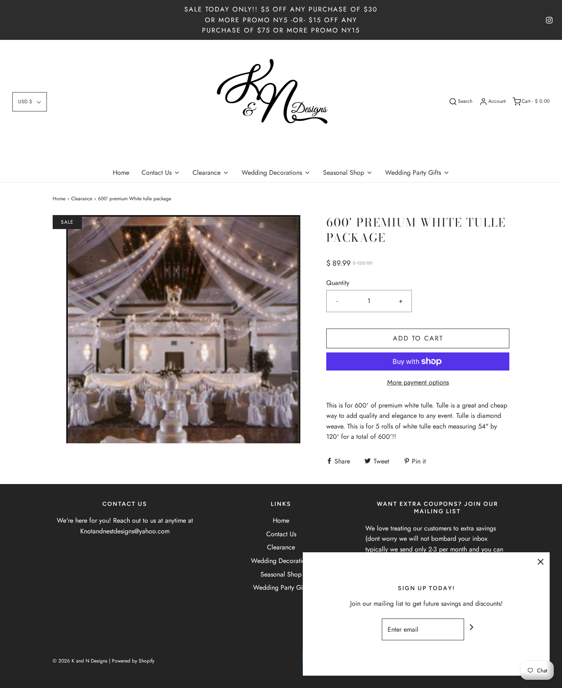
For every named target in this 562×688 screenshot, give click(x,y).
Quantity (337, 282)
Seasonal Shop (281, 574)
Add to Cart (418, 338)
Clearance (81, 198)
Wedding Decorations (281, 560)
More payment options (418, 382)
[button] (29, 101)
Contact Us (281, 534)
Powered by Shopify (133, 661)
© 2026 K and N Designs (80, 661)
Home (121, 172)
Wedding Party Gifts (281, 587)
